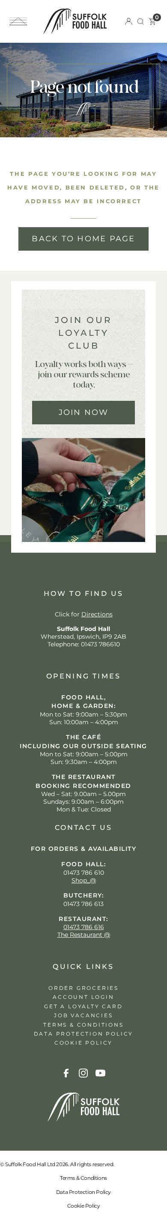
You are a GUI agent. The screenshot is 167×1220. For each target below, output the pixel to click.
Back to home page (83, 238)
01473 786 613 (83, 904)
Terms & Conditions (83, 1178)
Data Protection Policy (83, 1192)
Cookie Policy (83, 1205)
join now (84, 412)
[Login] (128, 21)
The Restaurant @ (83, 935)
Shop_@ (84, 880)
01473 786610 (100, 644)
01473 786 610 (83, 873)
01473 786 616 (83, 927)
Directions (97, 614)
